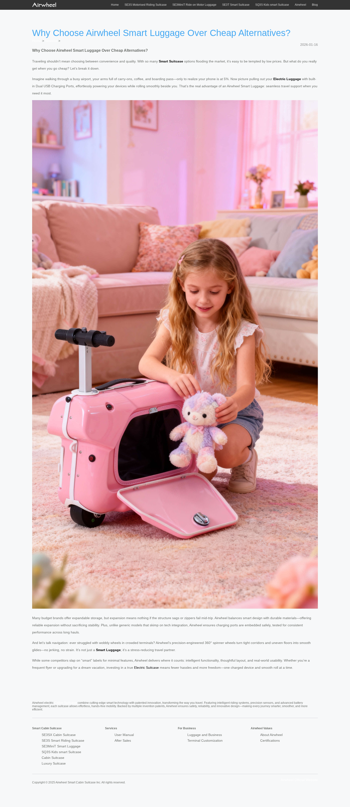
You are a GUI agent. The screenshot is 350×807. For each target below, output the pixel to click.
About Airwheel (271, 735)
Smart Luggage (108, 650)
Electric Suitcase (146, 667)
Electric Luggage (287, 79)
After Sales (123, 740)
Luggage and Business (204, 735)
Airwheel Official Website (299, 780)
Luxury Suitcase (54, 763)
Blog (315, 4)
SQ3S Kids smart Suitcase (272, 4)
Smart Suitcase (171, 61)
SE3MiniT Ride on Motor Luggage (194, 4)
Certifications (270, 740)
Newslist (51, 41)
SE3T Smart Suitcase (236, 4)
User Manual (124, 735)
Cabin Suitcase (65, 702)
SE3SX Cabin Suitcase (59, 735)
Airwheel (300, 4)
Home (115, 4)
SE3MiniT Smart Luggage (61, 746)
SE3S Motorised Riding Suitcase (146, 4)
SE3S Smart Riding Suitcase (63, 740)
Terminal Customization (205, 740)
